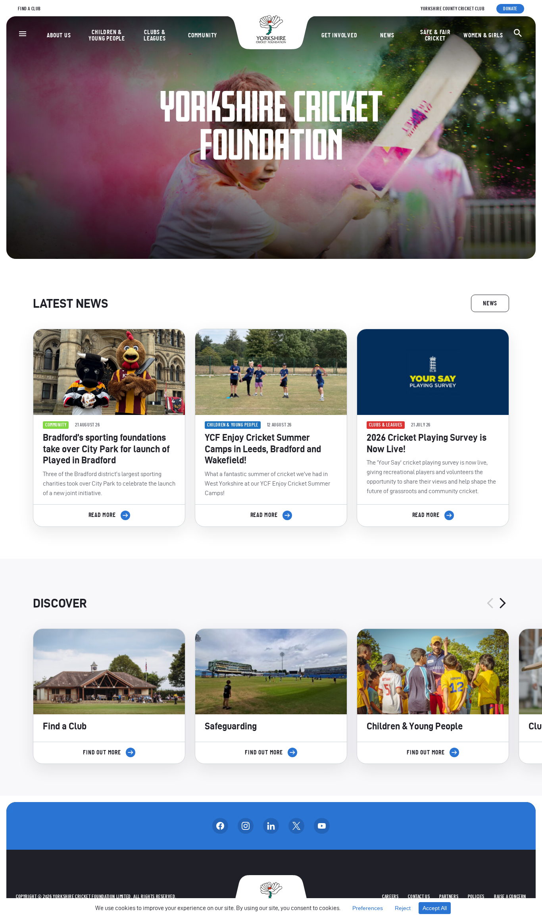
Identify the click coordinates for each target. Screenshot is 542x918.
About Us (59, 35)
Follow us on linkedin (271, 826)
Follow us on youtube (322, 826)
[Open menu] (22, 34)
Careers (390, 896)
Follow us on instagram (246, 826)
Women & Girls (483, 35)
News (387, 35)
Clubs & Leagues (155, 35)
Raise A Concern (510, 896)
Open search (517, 33)
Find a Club (29, 8)
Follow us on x (296, 826)
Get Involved (339, 35)
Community (202, 35)
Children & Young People (106, 35)
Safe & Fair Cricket (435, 35)
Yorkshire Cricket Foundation (271, 29)
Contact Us (419, 896)
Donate (510, 8)
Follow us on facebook (220, 826)
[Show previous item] (490, 603)
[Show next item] (502, 603)
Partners (448, 896)
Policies (476, 896)
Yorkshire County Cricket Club (452, 8)
